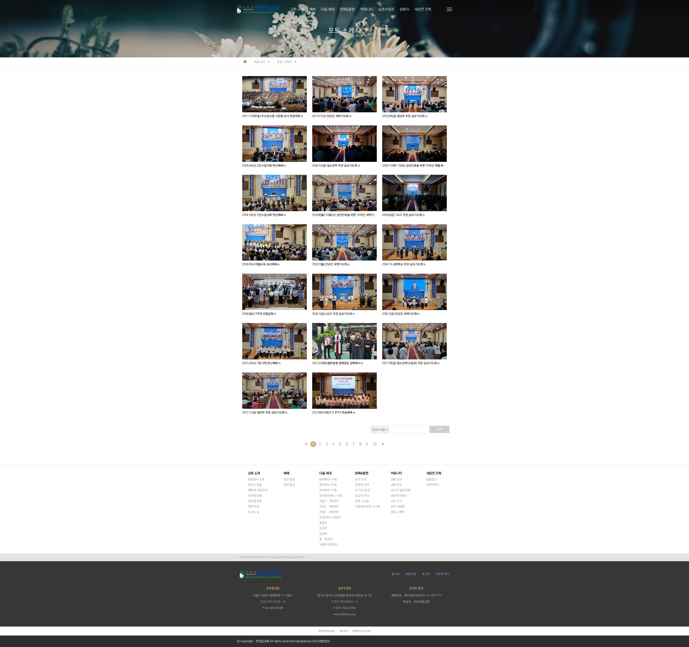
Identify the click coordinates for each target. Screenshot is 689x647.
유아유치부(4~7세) (330, 495)
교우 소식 (396, 501)
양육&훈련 (347, 9)
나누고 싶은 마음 (400, 490)
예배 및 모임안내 (258, 490)
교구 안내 (360, 479)
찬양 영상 (289, 484)
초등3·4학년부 (329, 506)
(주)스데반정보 (321, 641)
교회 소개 (297, 9)
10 (375, 444)
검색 (439, 429)
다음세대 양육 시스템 (367, 506)
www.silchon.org (344, 614)
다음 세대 (327, 9)
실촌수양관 (386, 9)
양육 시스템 (362, 501)
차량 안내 (253, 506)
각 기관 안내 (362, 490)
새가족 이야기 (399, 495)
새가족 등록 (255, 495)
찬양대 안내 (362, 484)
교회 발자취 (255, 501)
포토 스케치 (397, 512)
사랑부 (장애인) (328, 544)
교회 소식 (396, 479)
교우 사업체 (397, 506)
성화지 (404, 9)
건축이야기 (433, 484)
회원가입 (411, 574)
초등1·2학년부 (329, 501)
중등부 (323, 522)
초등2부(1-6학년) (330, 517)
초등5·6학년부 (329, 512)
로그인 (426, 574)
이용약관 (343, 631)
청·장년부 (325, 539)
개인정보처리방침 (326, 631)
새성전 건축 (422, 9)
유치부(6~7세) (328, 490)
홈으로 (395, 574)
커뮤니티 (366, 9)
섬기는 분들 (255, 484)
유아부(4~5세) (328, 484)
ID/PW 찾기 (442, 574)
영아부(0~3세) (328, 479)
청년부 (323, 533)
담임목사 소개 (256, 479)
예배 (312, 9)
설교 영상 (289, 479)
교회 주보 (396, 484)
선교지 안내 (362, 495)
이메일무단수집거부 (361, 631)
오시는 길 (253, 512)
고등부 (323, 528)
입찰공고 (431, 479)
